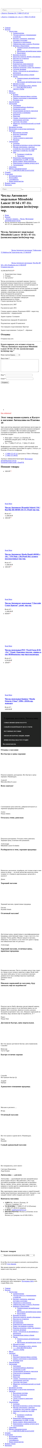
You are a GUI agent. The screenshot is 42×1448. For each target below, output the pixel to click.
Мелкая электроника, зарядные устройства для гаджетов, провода (25, 148)
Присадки (16, 116)
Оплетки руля (18, 60)
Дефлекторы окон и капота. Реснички (26, 44)
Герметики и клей (19, 109)
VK (23, 462)
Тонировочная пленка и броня (23, 75)
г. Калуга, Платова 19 (8, 13)
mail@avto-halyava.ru (19, 1210)
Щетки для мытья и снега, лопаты (25, 85)
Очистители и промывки (21, 112)
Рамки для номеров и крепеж (23, 65)
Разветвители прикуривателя (23, 64)
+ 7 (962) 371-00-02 (28, 17)
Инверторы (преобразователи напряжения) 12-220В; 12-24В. (23, 158)
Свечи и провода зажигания (23, 138)
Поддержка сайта (28, 1281)
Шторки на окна (18, 84)
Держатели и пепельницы (22, 42)
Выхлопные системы (20, 132)
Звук (14, 152)
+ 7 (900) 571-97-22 (22, 13)
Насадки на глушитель (21, 58)
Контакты (8, 185)
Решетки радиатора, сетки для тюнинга (26, 67)
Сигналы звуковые (19, 69)
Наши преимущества (16, 181)
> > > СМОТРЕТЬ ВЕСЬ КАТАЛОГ (21, 170)
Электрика (12, 167)
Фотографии (13, 178)
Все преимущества (9, 744)
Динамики (20, 156)
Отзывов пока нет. (7, 267)
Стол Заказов (11, 1264)
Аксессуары (13, 31)
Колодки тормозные (20, 134)
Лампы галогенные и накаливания (25, 98)
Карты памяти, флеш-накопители (24, 161)
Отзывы (7, 172)
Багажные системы (15, 127)
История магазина (15, 176)
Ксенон (15, 94)
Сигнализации (18, 165)
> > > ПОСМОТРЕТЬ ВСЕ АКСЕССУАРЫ (22, 88)
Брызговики (21, 53)
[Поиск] (22, 10)
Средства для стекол (20, 121)
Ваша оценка (5, 355)
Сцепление (17, 136)
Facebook (4, 462)
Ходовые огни (18, 100)
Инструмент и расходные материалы (22, 129)
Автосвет (12, 93)
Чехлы (15, 76)
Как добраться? (6, 413)
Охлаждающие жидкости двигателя (25, 111)
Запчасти (12, 131)
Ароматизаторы (18, 33)
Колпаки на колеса (19, 55)
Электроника (13, 141)
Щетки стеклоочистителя (18, 168)
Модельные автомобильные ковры (29, 51)
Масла (11, 91)
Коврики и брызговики (21, 46)
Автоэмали (17, 105)
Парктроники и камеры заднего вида (26, 163)
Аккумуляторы (14, 102)
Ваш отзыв (5, 358)
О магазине (9, 174)
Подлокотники (18, 62)
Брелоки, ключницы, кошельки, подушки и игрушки (24, 39)
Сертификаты (14, 179)
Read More (8, 504)
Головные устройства (24, 154)
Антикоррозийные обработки (23, 107)
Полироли (16, 114)
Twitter (9, 462)
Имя (3, 375)
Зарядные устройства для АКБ (23, 150)
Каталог (7, 29)
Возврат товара (10, 183)
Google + (15, 462)
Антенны (16, 143)
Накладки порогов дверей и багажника (26, 56)
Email (3, 379)
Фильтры (16, 140)
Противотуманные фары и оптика (25, 96)
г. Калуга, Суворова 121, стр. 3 (11, 17)
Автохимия (13, 103)
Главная (7, 28)
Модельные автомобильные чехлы (29, 82)
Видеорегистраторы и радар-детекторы (26, 145)
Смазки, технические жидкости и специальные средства (24, 119)
